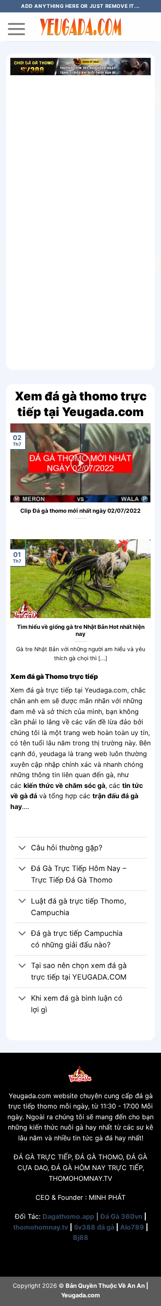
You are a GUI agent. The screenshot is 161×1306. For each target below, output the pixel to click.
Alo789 (132, 1227)
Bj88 (80, 1237)
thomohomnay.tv (40, 1227)
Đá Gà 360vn (121, 1216)
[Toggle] (22, 848)
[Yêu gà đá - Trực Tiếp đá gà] (80, 27)
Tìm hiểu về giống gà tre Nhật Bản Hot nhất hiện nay (80, 630)
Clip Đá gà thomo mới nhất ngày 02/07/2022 (80, 510)
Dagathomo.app (68, 1216)
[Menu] (16, 28)
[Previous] (15, 480)
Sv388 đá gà (94, 1227)
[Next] (146, 480)
